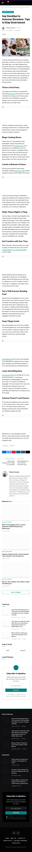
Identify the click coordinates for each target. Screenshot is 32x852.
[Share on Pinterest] (13, 34)
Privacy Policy (16, 696)
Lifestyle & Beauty (8, 12)
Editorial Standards (20, 840)
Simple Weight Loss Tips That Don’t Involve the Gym (22, 462)
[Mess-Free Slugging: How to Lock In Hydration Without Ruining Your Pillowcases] (16, 512)
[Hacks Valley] (16, 2)
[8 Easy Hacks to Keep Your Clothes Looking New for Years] (6, 761)
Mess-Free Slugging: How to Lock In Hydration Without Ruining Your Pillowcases (13, 526)
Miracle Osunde (11, 27)
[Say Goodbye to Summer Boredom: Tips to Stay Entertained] (16, 47)
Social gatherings (7, 359)
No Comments (9, 30)
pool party (11, 94)
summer (12, 445)
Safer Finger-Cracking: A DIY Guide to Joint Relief (8, 462)
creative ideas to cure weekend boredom (14, 250)
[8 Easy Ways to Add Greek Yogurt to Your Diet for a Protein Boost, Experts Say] (6, 782)
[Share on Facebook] (8, 34)
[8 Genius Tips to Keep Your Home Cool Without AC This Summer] (6, 772)
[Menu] (3, 3)
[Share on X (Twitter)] (10, 34)
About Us (13, 838)
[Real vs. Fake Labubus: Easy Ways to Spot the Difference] (16, 569)
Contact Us (21, 838)
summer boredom (19, 170)
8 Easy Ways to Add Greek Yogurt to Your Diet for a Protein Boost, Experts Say (19, 781)
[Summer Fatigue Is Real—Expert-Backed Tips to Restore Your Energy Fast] (16, 542)
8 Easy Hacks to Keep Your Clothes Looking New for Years (19, 760)
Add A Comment (16, 592)
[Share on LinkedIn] (16, 34)
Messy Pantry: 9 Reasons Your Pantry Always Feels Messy (19, 634)
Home (3, 7)
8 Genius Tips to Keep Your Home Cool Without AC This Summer (20, 771)
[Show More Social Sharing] (19, 34)
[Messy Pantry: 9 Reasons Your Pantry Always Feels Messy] (6, 635)
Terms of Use (16, 843)
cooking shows (18, 146)
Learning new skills (8, 375)
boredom (5, 445)
